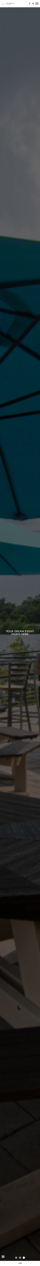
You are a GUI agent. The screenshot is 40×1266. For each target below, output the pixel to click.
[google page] (33, 3)
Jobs (20, 1263)
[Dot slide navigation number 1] (16, 1258)
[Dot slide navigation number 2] (20, 1258)
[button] (3, 1256)
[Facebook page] (29, 3)
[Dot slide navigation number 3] (24, 1258)
